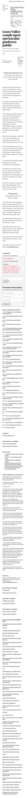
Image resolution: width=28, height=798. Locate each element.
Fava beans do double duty (8, 703)
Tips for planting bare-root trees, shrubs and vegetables (12, 658)
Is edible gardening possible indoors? (11, 630)
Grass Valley (6, 272)
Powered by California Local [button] (17, 1)
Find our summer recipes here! (9, 446)
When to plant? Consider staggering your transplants (12, 643)
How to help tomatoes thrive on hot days (12, 767)
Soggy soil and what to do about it (10, 674)
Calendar (20, 22)
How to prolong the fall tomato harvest (11, 709)
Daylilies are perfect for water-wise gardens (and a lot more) (11, 347)
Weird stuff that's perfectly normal (11, 751)
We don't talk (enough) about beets (10, 700)
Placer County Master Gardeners (13, 464)
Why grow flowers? (10, 427)
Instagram (12, 25)
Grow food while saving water (9, 730)
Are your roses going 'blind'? (13, 359)
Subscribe (6, 304)
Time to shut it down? (7, 715)
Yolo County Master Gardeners (12, 467)
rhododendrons (15, 272)
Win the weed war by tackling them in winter (11, 654)
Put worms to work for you (9, 728)
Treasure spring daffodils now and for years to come (12, 418)
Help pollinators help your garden (10, 757)
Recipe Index (18, 21)
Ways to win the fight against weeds (11, 666)
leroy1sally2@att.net (12, 247)
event (18, 268)
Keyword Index (13, 22)
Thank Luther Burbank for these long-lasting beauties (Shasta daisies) (12, 328)
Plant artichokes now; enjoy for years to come (12, 677)
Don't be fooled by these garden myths (11, 789)
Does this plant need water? (9, 742)
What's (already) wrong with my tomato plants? (12, 778)
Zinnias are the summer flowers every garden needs (12, 362)
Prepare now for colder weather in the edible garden (11, 687)
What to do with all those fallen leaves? (11, 684)
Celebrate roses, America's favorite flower (11, 382)
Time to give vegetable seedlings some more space (11, 662)
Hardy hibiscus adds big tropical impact (12, 316)
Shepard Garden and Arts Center (13, 463)
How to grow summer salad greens (10, 749)
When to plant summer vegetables (10, 787)
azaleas (9, 270)
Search (6, 281)
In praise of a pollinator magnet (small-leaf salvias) (12, 397)
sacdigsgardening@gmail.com (9, 582)
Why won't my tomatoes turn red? (10, 736)
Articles (12, 21)
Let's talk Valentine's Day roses (13, 425)
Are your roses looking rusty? (13, 415)
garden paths (14, 266)
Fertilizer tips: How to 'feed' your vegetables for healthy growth (10, 792)
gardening (5, 268)
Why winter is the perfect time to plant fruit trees (11, 638)
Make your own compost (8, 762)
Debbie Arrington (20, 62)
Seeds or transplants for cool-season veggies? (11, 706)
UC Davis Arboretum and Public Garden (13, 460)
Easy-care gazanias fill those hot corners (12, 343)
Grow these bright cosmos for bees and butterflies (12, 335)
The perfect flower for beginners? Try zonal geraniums (12, 404)
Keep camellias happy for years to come (12, 408)
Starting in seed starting (8, 635)
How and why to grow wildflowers (14, 422)
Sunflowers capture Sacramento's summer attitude (12, 355)
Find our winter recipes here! (9, 614)
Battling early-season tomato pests (10, 759)
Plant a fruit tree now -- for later (10, 651)
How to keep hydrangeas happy (14, 332)
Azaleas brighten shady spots (15, 401)
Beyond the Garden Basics (13, 457)
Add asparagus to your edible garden (11, 671)
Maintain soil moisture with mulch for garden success (11, 774)
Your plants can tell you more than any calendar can (11, 770)
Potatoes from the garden (8, 649)
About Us (19, 25)
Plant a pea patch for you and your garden (12, 691)
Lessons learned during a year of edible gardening (11, 624)
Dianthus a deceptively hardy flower (11, 320)
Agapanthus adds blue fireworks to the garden (12, 339)
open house (15, 270)
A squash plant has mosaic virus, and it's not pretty (12, 739)
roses (4, 270)
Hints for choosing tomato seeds (10, 633)
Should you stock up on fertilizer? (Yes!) (12, 782)
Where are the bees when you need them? (12, 764)
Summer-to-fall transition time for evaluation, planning (10, 722)
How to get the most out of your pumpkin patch (12, 718)
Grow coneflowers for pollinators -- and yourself (12, 351)
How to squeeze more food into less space (12, 646)
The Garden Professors (10, 469)
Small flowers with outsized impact (11, 386)
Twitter (11, 24)
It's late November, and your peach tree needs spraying (12, 681)
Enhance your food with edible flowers (11, 733)
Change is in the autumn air (9, 698)
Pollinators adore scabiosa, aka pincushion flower (12, 312)
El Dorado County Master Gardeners (14, 466)
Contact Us (14, 27)
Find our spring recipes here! (9, 592)
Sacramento (13, 268)
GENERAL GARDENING (8, 258)
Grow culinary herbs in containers (10, 784)
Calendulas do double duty (12, 390)
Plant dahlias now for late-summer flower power (12, 366)
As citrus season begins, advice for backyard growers (10, 694)
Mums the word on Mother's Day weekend (12, 374)
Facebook (17, 24)
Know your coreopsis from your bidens (12, 370)
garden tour (6, 266)
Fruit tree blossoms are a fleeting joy (12, 412)
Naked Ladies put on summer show (11, 324)
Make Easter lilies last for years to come (12, 393)
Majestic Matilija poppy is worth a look (12, 378)
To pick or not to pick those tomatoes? (11, 725)
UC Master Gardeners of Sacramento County (14, 454)
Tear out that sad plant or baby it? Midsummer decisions (10, 745)
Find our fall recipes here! (8, 603)
